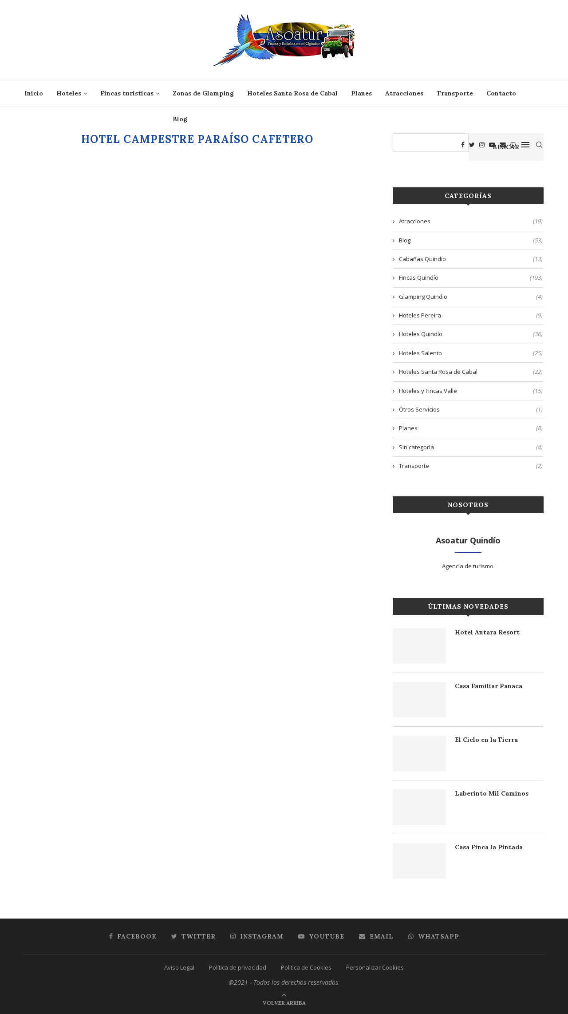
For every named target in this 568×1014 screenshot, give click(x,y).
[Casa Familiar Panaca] (419, 699)
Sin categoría (471, 447)
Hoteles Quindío (471, 334)
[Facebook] (463, 145)
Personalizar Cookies (375, 967)
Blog (180, 119)
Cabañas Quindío (471, 259)
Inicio (33, 93)
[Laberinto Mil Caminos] (419, 807)
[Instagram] (482, 145)
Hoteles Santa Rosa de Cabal (292, 93)
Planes (361, 93)
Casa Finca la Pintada (489, 847)
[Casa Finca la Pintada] (419, 861)
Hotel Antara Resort (487, 632)
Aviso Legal (179, 967)
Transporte (455, 93)
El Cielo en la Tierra (486, 740)
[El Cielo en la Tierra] (419, 753)
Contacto (501, 93)
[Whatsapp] (513, 145)
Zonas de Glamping (203, 93)
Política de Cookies (306, 967)
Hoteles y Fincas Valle (471, 391)
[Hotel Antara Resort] (419, 646)
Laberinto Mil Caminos (492, 793)
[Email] (503, 145)
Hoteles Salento (471, 353)
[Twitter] (472, 145)
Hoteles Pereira (471, 315)
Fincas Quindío (471, 277)
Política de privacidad (237, 967)
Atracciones (404, 93)
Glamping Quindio (471, 297)
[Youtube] (492, 145)
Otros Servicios (471, 409)
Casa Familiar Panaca (488, 686)
